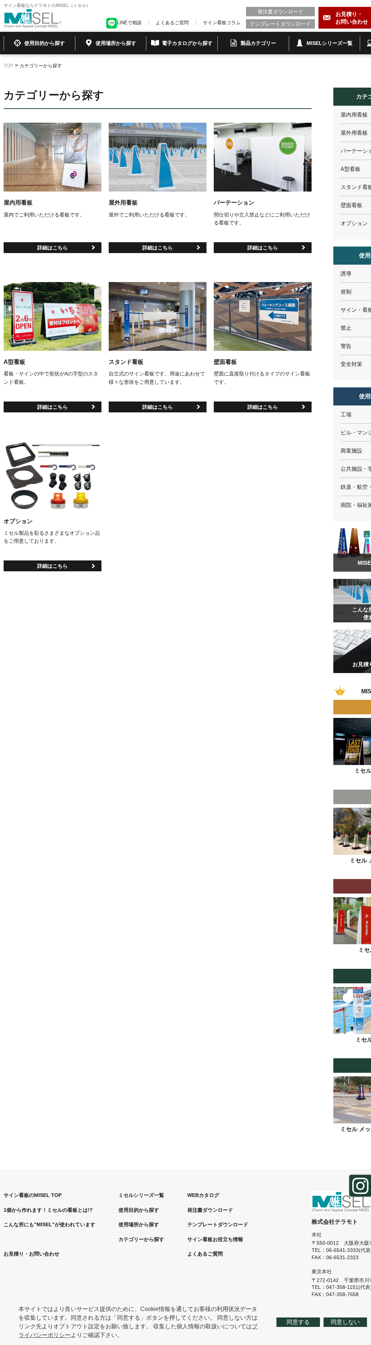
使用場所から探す (138, 1224)
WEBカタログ (203, 1195)
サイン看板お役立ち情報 (215, 1239)
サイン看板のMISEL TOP (33, 1195)
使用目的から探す (138, 1210)
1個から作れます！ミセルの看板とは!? (48, 1210)
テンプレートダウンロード (280, 24)
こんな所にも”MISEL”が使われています (49, 1224)
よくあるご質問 (172, 22)
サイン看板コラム (222, 22)
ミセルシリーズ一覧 (141, 1195)
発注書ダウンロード (280, 11)
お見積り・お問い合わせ (31, 1254)
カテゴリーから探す (141, 1239)
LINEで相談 (129, 22)
